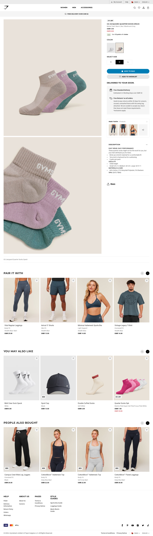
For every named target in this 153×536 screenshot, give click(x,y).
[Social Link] (122, 525)
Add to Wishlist (129, 77)
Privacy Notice (122, 533)
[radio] (111, 48)
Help (126, 2)
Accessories (86, 7)
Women (63, 7)
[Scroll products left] (142, 273)
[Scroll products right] (147, 273)
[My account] (143, 7)
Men (74, 7)
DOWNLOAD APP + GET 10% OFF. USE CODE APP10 (78, 14)
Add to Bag (129, 71)
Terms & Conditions (108, 533)
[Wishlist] (139, 7)
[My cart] (148, 7)
